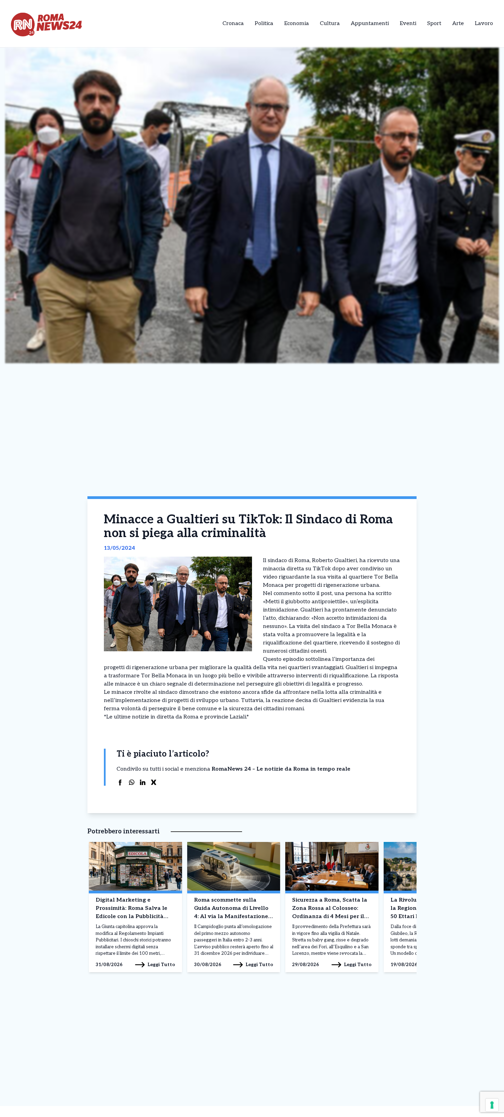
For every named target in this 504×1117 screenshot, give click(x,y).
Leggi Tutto (161, 964)
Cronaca (233, 23)
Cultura (330, 23)
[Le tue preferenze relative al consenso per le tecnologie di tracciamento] (492, 1105)
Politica (264, 23)
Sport (434, 23)
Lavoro (484, 23)
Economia (296, 23)
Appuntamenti (370, 23)
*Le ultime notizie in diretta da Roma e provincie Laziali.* (176, 717)
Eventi (408, 23)
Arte (458, 23)
